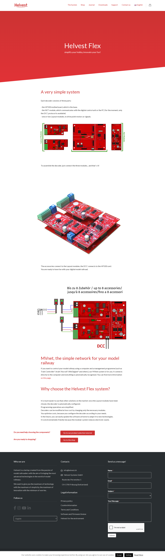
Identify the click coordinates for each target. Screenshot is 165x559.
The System (72, 5)
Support (114, 5)
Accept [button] (119, 555)
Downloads (103, 5)
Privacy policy (66, 501)
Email (110, 481)
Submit (112, 535)
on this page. (46, 378)
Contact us (126, 5)
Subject (111, 491)
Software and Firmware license (73, 514)
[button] (77, 433)
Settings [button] (129, 555)
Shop (83, 5)
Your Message (114, 501)
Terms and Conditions (70, 509)
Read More (138, 555)
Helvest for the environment (72, 518)
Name (110, 470)
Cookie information (69, 505)
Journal (92, 5)
